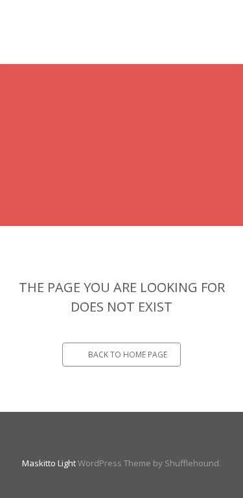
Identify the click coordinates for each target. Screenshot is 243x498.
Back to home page (127, 354)
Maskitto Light (49, 463)
